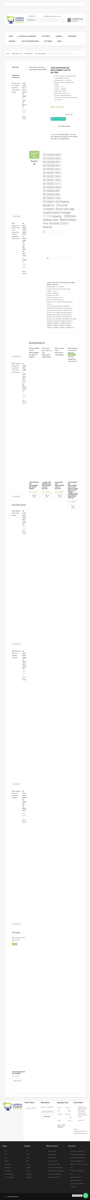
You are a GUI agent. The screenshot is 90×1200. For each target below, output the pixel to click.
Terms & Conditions (10, 1177)
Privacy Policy (8, 1170)
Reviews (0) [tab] (34, 162)
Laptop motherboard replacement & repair (75, 1178)
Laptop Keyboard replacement (78, 1154)
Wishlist (7, 1161)
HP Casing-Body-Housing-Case (56, 1170)
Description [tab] (34, 154)
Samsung (29, 1174)
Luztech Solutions (13, 1196)
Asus (28, 1157)
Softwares (48, 41)
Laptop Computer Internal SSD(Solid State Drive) (54, 1175)
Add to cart (69, 114)
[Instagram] (15, 1114)
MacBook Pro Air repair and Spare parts (78, 1166)
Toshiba (29, 1167)
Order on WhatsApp (59, 119)
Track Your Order (9, 1174)
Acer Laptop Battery (63, 139)
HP (27, 1151)
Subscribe (46, 1116)
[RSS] (4, 1117)
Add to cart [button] (34, 496)
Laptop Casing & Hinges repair (78, 1157)
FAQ (6, 1151)
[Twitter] (8, 1114)
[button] (45, 68)
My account (8, 1164)
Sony (28, 1164)
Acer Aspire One (64, 136)
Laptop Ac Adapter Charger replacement (77, 1185)
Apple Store (30, 1177)
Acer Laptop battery (40, 53)
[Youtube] (19, 1114)
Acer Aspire (54, 136)
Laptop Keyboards (53, 1161)
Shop (6, 1157)
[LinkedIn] (11, 1114)
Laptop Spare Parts (17, 53)
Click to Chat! (77, 1195)
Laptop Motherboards (30, 41)
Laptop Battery (29, 53)
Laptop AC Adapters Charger (55, 1167)
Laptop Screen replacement (77, 1151)
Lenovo (28, 1170)
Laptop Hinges (52, 1154)
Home (11, 36)
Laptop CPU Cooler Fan (54, 1164)
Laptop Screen (52, 1151)
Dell (27, 1161)
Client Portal (8, 1167)
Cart (6, 1154)
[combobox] (60, 20)
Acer (74, 134)
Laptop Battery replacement (77, 1161)
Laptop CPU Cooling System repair (77, 1172)
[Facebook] (4, 1114)
